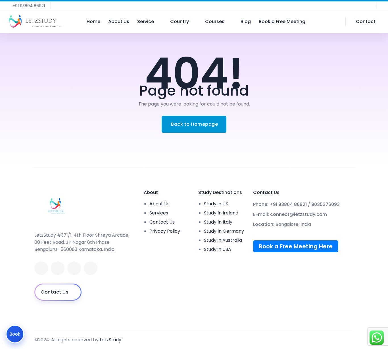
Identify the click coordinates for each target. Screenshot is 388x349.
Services (158, 213)
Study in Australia (223, 240)
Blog (246, 21)
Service (145, 21)
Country (179, 21)
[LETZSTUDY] (35, 22)
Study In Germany (224, 231)
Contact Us (162, 222)
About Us (118, 21)
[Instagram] (90, 268)
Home (93, 21)
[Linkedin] (57, 268)
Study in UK (216, 204)
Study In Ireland (221, 213)
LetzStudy (110, 339)
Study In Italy (218, 222)
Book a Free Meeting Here (296, 246)
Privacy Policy (164, 231)
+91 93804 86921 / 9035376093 (305, 204)
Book (14, 334)
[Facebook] (41, 268)
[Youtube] (74, 268)
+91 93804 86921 (28, 6)
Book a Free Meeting (282, 21)
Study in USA (217, 249)
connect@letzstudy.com (298, 214)
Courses (214, 21)
